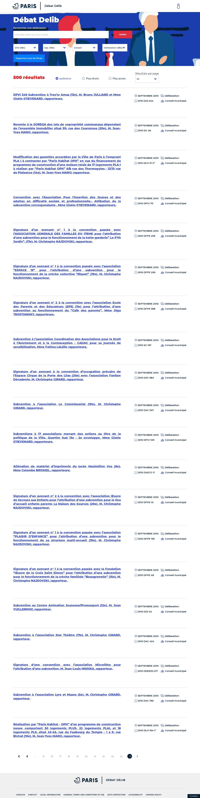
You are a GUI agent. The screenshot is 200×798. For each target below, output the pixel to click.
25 (130, 756)
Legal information (50, 795)
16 (52, 756)
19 (77, 756)
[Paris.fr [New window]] (54, 780)
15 (43, 756)
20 (86, 756)
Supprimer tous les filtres (29, 58)
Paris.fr (20, 795)
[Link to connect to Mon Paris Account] (178, 6)
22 (103, 756)
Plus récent (92, 78)
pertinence (65, 78)
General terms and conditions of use (84, 795)
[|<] (19, 756)
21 (95, 756)
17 (60, 756)
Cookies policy (154, 795)
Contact (32, 795)
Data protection (116, 795)
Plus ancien (119, 78)
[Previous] (27, 756)
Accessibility (136, 795)
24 (121, 756)
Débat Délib (115, 780)
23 (112, 756)
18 (69, 756)
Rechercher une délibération (29, 28)
